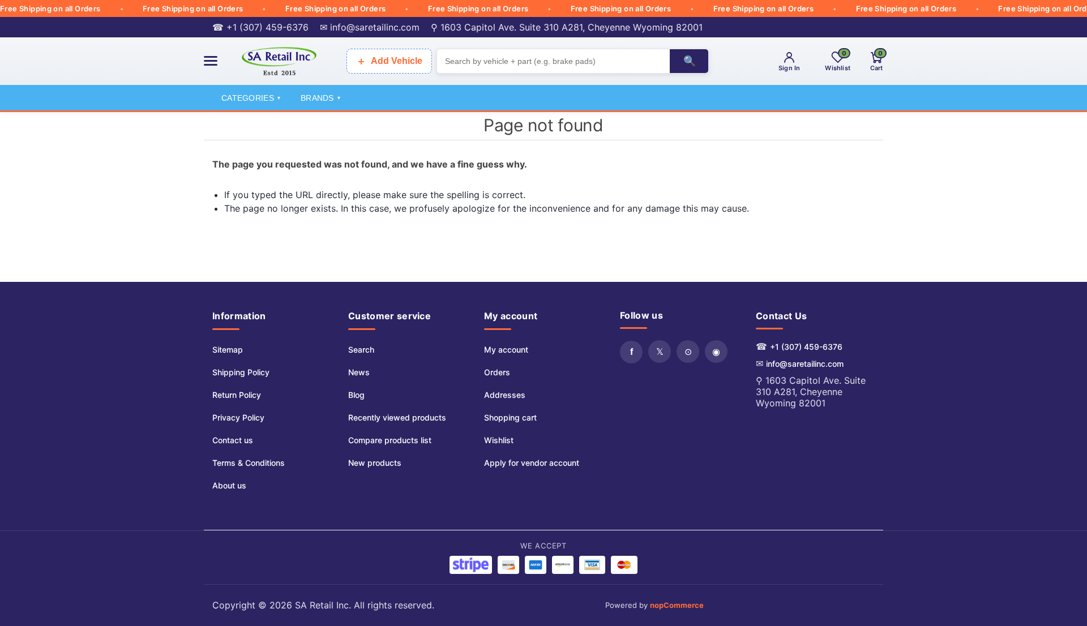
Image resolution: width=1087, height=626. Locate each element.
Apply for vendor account (531, 463)
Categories (250, 97)
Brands (320, 97)
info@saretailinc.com (805, 363)
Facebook (631, 352)
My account (506, 349)
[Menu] (210, 61)
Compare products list (389, 440)
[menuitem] (248, 349)
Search (361, 349)
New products (374, 463)
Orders (497, 372)
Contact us (232, 440)
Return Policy (236, 395)
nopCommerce (677, 605)
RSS (688, 351)
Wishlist (498, 440)
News (359, 372)
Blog (356, 395)
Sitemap (227, 349)
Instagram (716, 351)
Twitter (659, 351)
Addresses (504, 395)
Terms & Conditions (248, 463)
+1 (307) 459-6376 (806, 346)
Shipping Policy (240, 372)
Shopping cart (510, 417)
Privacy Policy (238, 417)
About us (229, 485)
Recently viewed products (397, 417)
